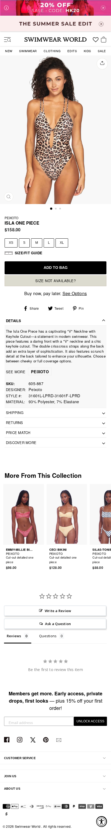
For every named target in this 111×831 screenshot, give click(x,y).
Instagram (20, 740)
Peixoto (11, 217)
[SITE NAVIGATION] (5, 40)
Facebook (7, 740)
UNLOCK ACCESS (90, 721)
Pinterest (46, 740)
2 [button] (56, 209)
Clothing (52, 51)
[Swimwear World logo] (55, 39)
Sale (102, 51)
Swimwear (28, 51)
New (8, 51)
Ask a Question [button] (58, 623)
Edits (72, 51)
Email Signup (59, 740)
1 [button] (51, 209)
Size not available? (55, 280)
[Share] (102, 63)
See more (27, 371)
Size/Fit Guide (28, 252)
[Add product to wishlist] (40, 558)
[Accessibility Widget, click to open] (101, 821)
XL (62, 243)
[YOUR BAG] (104, 40)
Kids (87, 51)
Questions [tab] (48, 635)
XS (11, 243)
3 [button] (60, 209)
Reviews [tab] (14, 635)
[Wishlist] (95, 42)
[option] (55, 129)
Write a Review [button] (58, 610)
